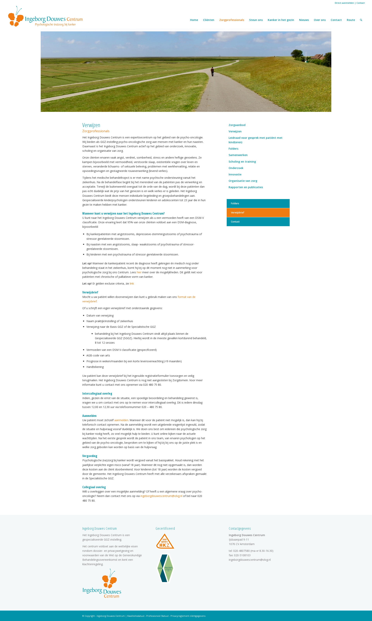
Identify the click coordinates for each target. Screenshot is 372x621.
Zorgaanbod (237, 125)
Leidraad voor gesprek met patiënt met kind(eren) (255, 140)
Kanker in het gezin (281, 20)
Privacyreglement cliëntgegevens (187, 615)
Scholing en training (242, 161)
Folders (233, 148)
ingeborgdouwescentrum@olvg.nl (161, 496)
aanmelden (121, 420)
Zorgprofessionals (231, 20)
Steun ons (256, 20)
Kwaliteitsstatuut (135, 615)
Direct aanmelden (344, 2)
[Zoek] (361, 20)
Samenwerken (238, 155)
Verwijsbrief (237, 212)
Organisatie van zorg (243, 181)
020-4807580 (241, 551)
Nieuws (304, 20)
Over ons (320, 20)
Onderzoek (236, 168)
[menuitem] (361, 20)
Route (351, 20)
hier (139, 272)
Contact (360, 2)
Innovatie (235, 174)
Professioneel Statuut (157, 615)
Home (194, 20)
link (132, 283)
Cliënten (208, 20)
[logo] (45, 16)
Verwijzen (235, 131)
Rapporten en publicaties (246, 187)
